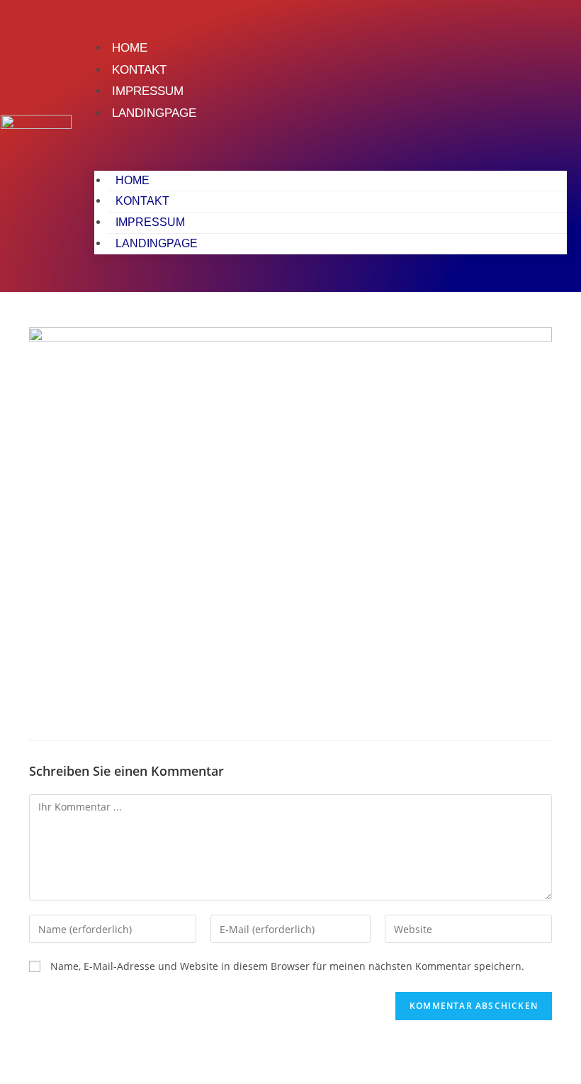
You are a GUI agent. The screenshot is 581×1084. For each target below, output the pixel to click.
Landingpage (154, 113)
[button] (330, 143)
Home (129, 48)
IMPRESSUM (148, 91)
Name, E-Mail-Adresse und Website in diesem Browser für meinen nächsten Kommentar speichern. (287, 966)
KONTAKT (139, 70)
